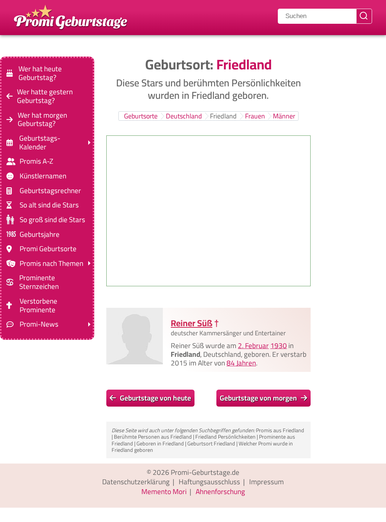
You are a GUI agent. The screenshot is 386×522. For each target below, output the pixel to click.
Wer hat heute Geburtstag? (40, 73)
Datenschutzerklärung (136, 481)
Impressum (266, 481)
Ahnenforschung (220, 491)
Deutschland (184, 116)
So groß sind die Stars (52, 219)
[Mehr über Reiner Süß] (134, 336)
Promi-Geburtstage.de (205, 472)
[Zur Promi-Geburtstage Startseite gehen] (70, 16)
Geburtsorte (141, 116)
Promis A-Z (36, 161)
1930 (278, 345)
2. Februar (253, 345)
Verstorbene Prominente (38, 305)
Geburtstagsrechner (50, 190)
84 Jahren (241, 362)
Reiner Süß (191, 323)
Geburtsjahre (40, 234)
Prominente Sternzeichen (39, 282)
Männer (284, 116)
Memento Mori (164, 491)
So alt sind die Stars (49, 205)
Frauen (255, 116)
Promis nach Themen (51, 263)
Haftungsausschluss (209, 481)
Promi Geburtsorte (48, 248)
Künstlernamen (43, 175)
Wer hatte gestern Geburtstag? (45, 96)
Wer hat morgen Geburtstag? (42, 119)
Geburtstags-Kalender (39, 142)
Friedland (223, 116)
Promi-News (39, 324)
